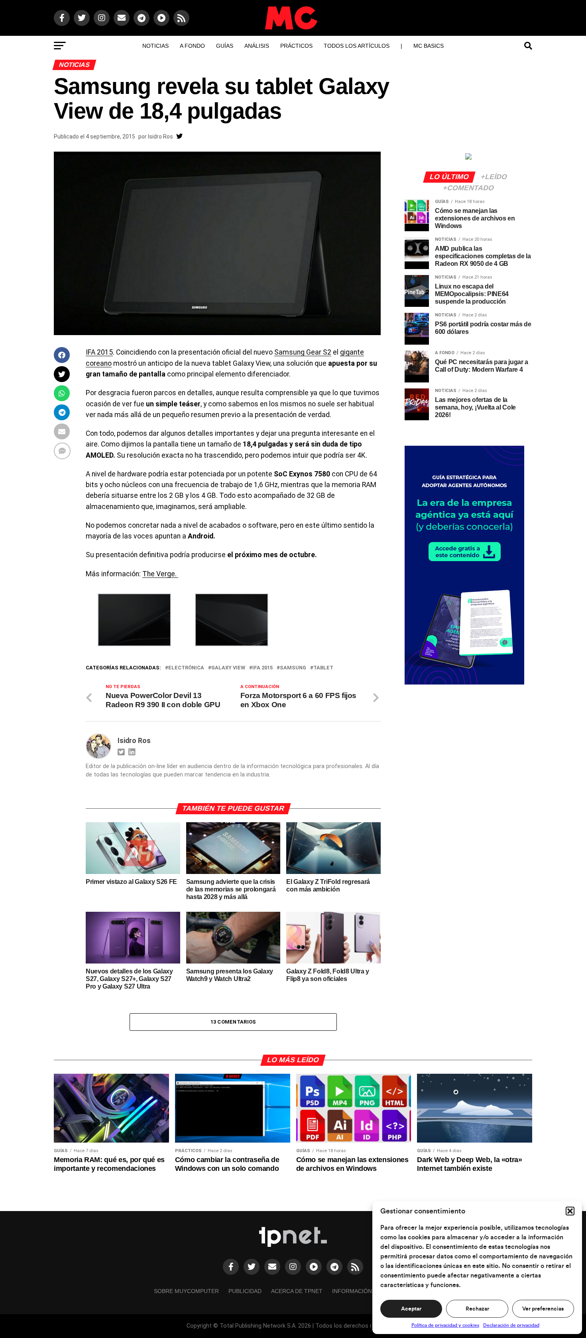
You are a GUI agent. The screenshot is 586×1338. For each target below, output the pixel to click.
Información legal (361, 1291)
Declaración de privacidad (511, 1325)
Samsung (293, 668)
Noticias (155, 46)
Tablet (323, 668)
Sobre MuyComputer (186, 1291)
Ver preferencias (543, 1309)
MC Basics (428, 46)
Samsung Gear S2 (302, 352)
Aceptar (411, 1309)
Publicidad (245, 1291)
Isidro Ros (160, 136)
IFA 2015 (99, 352)
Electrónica (186, 668)
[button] (570, 1211)
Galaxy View (228, 668)
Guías (224, 46)
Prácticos (296, 46)
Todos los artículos (356, 46)
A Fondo (192, 46)
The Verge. (160, 574)
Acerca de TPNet (296, 1291)
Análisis (256, 46)
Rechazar (477, 1309)
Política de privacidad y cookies (445, 1325)
